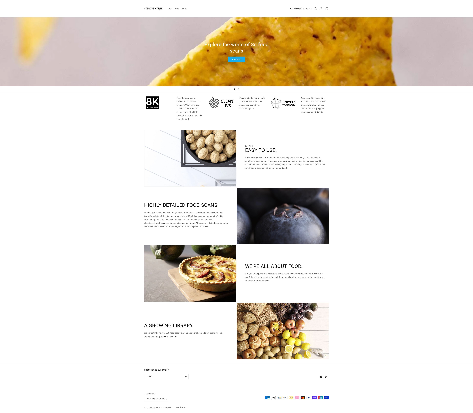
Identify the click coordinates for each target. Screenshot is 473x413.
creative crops (155, 407)
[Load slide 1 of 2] (234, 89)
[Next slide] (244, 89)
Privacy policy (167, 407)
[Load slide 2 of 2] (238, 89)
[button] (316, 8)
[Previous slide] (228, 89)
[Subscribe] (185, 376)
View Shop (236, 59)
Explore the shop (169, 336)
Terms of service (180, 407)
